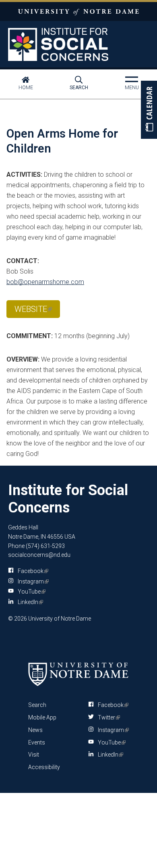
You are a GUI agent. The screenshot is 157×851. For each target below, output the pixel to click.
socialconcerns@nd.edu (39, 555)
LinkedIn (29, 602)
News (35, 730)
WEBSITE (33, 311)
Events (36, 742)
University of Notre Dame (78, 11)
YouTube (30, 591)
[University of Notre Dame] (78, 674)
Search (79, 87)
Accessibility (44, 767)
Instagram (32, 581)
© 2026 (17, 618)
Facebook (32, 571)
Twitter (107, 717)
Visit (33, 754)
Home (26, 87)
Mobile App (42, 717)
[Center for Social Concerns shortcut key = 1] (78, 44)
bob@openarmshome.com (45, 282)
